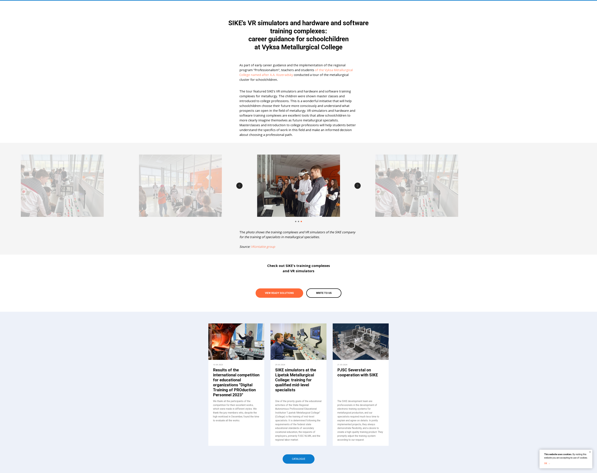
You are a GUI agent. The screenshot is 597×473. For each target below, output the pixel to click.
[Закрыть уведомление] (590, 452)
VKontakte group (263, 247)
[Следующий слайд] (357, 186)
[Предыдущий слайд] (239, 186)
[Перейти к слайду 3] (301, 221)
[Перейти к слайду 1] (295, 221)
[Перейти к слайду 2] (298, 221)
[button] (323, 293)
